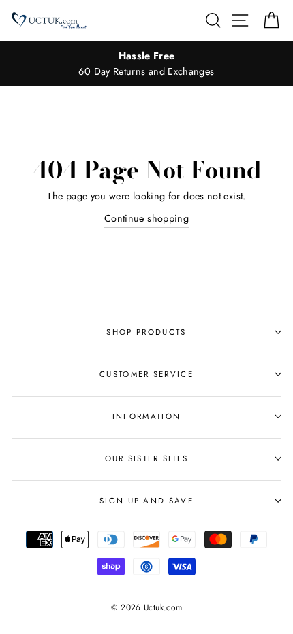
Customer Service (146, 374)
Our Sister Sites (147, 458)
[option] (146, 64)
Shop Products (146, 332)
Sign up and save (146, 500)
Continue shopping (146, 218)
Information (146, 416)
